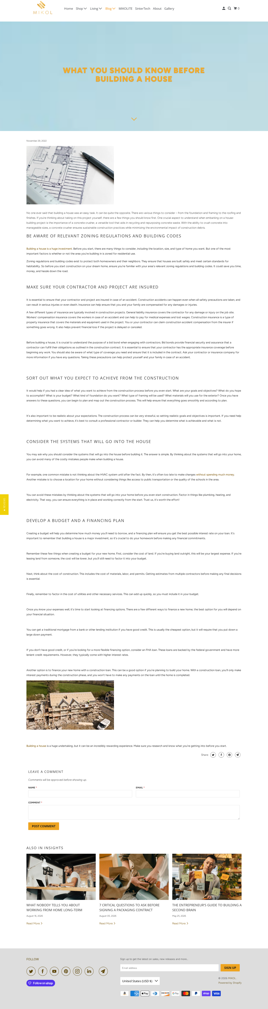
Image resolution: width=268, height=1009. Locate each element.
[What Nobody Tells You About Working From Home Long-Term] (61, 877)
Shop (80, 8)
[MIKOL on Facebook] (43, 971)
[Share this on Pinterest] (229, 755)
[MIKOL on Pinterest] (66, 971)
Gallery (169, 8)
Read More (33, 923)
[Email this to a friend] (237, 755)
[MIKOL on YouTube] (55, 971)
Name (32, 787)
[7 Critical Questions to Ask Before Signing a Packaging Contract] (134, 877)
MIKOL (232, 978)
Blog (108, 8)
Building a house (36, 746)
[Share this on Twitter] (212, 755)
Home (68, 8)
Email (140, 787)
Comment (35, 802)
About (157, 8)
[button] (4, 504)
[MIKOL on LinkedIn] (90, 971)
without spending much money (214, 474)
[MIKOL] (42, 8)
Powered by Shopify (230, 982)
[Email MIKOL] (104, 971)
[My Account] (224, 8)
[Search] (229, 8)
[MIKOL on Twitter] (31, 971)
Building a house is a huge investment (49, 248)
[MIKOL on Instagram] (78, 971)
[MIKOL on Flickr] (97, 971)
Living (94, 8)
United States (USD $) (137, 981)
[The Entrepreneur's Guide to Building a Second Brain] (207, 877)
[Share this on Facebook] (221, 755)
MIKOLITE (125, 8)
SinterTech (142, 8)
